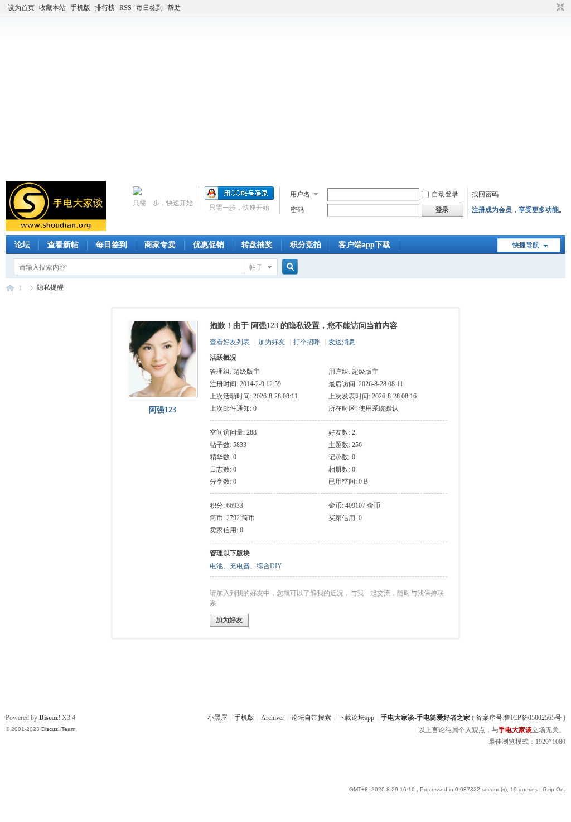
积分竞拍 (305, 245)
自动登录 (445, 194)
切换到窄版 (559, 8)
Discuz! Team (58, 729)
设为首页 (21, 8)
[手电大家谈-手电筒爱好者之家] (56, 229)
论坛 (22, 245)
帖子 (256, 267)
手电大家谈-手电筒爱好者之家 (10, 288)
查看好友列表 (230, 342)
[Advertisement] (285, 97)
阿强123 (162, 410)
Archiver (272, 718)
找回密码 (485, 194)
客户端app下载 (364, 245)
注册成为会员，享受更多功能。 (518, 210)
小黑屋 (217, 718)
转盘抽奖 (257, 245)
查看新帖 (63, 245)
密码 (297, 210)
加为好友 (271, 342)
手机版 (80, 8)
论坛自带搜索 (311, 718)
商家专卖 (160, 245)
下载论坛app (356, 718)
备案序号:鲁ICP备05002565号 (519, 718)
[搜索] (288, 267)
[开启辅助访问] (550, 8)
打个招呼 (306, 342)
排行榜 (105, 8)
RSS (125, 8)
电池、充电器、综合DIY (246, 566)
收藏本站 (52, 8)
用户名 (300, 194)
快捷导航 (525, 245)
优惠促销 (208, 245)
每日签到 (149, 8)
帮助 (174, 8)
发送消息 (341, 342)
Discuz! (49, 718)
